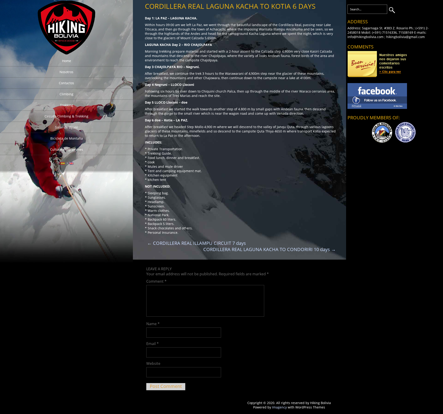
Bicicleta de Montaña (66, 138)
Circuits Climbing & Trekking (66, 116)
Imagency (279, 407)
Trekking (66, 105)
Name (153, 323)
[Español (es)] (63, 163)
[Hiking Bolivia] (66, 53)
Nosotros (66, 72)
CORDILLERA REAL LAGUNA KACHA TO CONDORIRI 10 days (269, 249)
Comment (156, 281)
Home (66, 61)
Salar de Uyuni (66, 127)
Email (152, 343)
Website (153, 363)
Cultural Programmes (66, 149)
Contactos (66, 83)
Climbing (66, 94)
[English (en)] (71, 163)
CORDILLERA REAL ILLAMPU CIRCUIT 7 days (196, 243)
